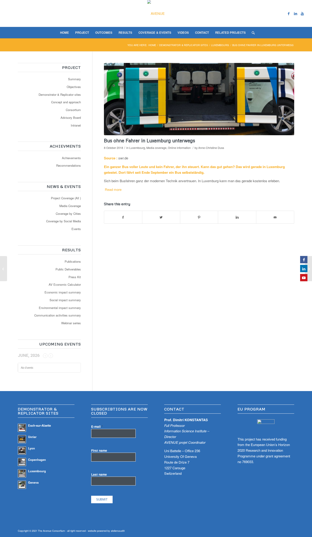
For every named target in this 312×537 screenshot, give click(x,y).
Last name (99, 474)
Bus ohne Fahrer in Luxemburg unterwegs (149, 140)
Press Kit (75, 277)
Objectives (74, 87)
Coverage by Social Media (63, 221)
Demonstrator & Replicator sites (60, 94)
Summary (74, 79)
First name (99, 450)
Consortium (73, 110)
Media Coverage (70, 206)
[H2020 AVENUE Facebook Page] (303, 259)
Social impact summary (65, 300)
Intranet (76, 125)
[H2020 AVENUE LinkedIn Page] (303, 268)
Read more (113, 189)
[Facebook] (288, 13)
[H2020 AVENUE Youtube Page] (303, 277)
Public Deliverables (68, 269)
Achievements (71, 158)
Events (76, 229)
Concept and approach (66, 102)
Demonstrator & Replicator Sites (183, 45)
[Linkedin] (295, 13)
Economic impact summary (63, 292)
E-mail (97, 426)
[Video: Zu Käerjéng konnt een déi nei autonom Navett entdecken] (3, 268)
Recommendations (68, 165)
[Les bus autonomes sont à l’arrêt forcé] (308, 268)
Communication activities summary (57, 315)
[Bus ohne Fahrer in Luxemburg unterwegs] (199, 99)
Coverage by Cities (68, 213)
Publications (73, 261)
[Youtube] (302, 13)
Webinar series (71, 323)
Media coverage (156, 148)
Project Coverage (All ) (66, 198)
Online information (179, 148)
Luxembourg (220, 45)
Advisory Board (71, 117)
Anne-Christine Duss (211, 148)
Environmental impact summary (60, 308)
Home (152, 45)
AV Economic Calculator (65, 284)
